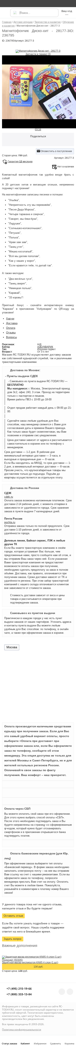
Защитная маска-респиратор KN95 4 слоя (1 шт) (30, 962)
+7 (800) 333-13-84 (19, 994)
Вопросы (11, 337)
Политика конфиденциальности (21, 1029)
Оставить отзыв (13, 915)
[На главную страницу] (38, 3)
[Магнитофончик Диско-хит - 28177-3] (38, 51)
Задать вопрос (13, 938)
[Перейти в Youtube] (70, 991)
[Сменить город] (5, 3)
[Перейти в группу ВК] (62, 991)
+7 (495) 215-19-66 (19, 988)
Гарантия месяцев (20, 161)
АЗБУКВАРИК (45, 346)
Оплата (10, 327)
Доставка (11, 323)
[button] (5, 14)
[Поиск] (14, 13)
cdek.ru (8, 496)
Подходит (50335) (12, 960)
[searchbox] (34, 13)
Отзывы (11, 332)
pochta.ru (9, 522)
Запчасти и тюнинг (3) (38, 54)
